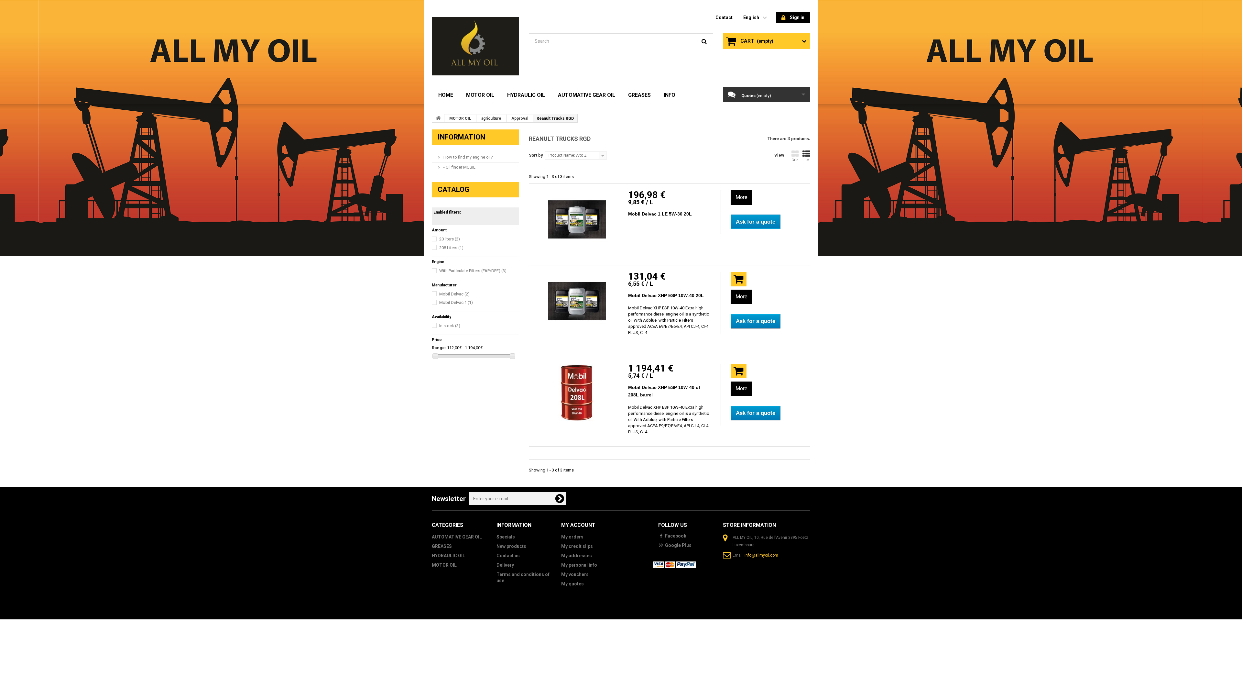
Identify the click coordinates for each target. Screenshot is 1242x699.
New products (511, 546)
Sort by (536, 155)
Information (461, 137)
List (806, 160)
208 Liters (451, 247)
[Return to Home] (438, 118)
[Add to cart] (738, 279)
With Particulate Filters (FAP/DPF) (473, 270)
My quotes (572, 583)
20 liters (449, 239)
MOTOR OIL (480, 95)
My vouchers (575, 574)
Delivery (505, 565)
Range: (439, 347)
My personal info (579, 565)
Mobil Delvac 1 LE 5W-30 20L (660, 213)
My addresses (576, 555)
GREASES (639, 95)
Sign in (797, 17)
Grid (795, 160)
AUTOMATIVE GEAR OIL (586, 95)
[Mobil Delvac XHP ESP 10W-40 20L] (577, 301)
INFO (669, 95)
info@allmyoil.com (761, 555)
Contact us (508, 555)
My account (578, 525)
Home (445, 95)
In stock (449, 325)
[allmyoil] (475, 46)
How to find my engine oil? (467, 157)
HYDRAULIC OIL (526, 95)
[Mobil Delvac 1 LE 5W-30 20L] (577, 219)
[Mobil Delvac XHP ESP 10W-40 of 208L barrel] (577, 393)
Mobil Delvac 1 (456, 302)
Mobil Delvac (454, 294)
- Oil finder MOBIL (458, 167)
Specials (505, 536)
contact (724, 17)
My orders (572, 536)
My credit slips (577, 546)
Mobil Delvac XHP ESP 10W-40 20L (666, 295)
